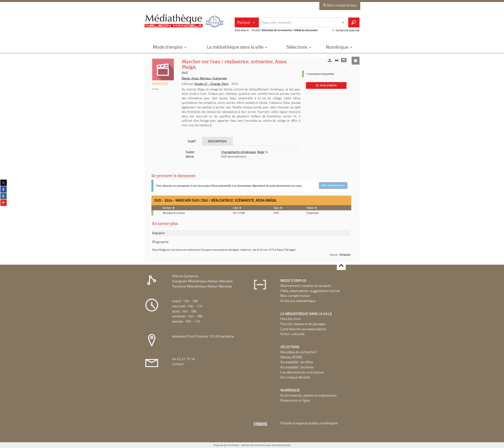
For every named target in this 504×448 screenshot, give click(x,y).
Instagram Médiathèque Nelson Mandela (202, 281)
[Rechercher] (266, 152)
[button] (170, 47)
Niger (261, 152)
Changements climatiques (238, 152)
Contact (178, 363)
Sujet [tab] (192, 141)
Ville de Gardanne (185, 276)
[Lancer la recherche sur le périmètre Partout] (353, 22)
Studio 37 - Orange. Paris (211, 84)
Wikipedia (344, 254)
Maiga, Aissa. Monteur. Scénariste (204, 78)
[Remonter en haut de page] (341, 266)
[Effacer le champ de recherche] (343, 22)
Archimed (233, 445)
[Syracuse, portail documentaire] (185, 21)
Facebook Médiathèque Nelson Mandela (202, 286)
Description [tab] (217, 141)
